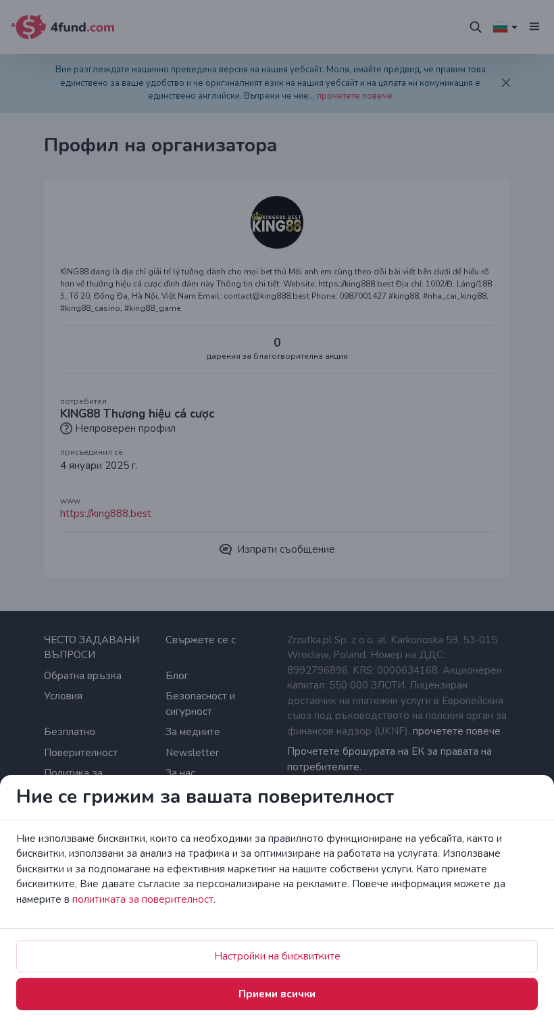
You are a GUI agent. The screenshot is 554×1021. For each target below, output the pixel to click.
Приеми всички (277, 994)
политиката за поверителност (142, 899)
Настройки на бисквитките (277, 956)
